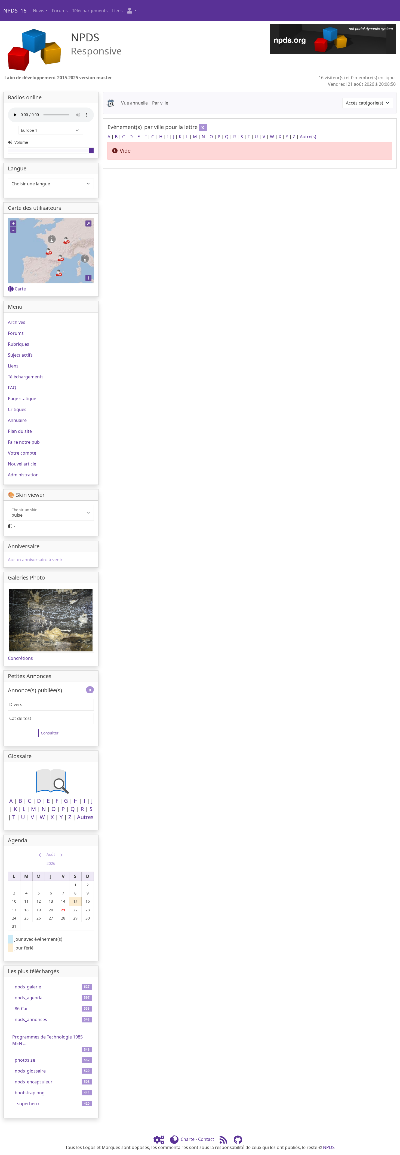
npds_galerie (28, 987)
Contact (206, 1139)
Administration (23, 475)
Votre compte (22, 453)
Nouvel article (22, 464)
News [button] (38, 11)
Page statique (22, 399)
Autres (85, 817)
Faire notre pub (24, 442)
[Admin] (161, 1139)
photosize (25, 1060)
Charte (188, 1139)
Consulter (50, 733)
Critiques (17, 409)
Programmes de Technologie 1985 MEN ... (47, 1040)
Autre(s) (308, 137)
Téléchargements (90, 11)
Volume (20, 142)
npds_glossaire (30, 1071)
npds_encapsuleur (34, 1082)
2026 (51, 863)
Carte (20, 289)
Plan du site (20, 431)
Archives (16, 322)
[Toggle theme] (51, 526)
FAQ (12, 388)
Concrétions (20, 658)
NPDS (329, 1147)
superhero (28, 1104)
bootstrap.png (30, 1093)
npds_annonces (31, 1019)
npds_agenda (28, 998)
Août (51, 854)
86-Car (21, 1009)
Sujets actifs (20, 355)
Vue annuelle (134, 103)
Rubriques (18, 344)
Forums (60, 11)
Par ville (160, 103)
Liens (117, 11)
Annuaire (17, 420)
